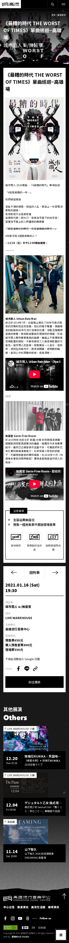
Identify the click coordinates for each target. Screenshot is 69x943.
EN (33, 927)
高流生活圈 (38, 907)
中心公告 (9, 907)
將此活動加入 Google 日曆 (24, 659)
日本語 (42, 927)
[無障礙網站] (10, 927)
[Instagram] (13, 918)
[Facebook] (5, 918)
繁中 (25, 927)
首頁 (53, 14)
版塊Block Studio (20, 936)
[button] (61, 935)
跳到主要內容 (34, 11)
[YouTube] (20, 918)
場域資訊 (53, 907)
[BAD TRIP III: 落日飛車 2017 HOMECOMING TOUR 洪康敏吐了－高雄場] (55, 572)
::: (1, 898)
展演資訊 (61, 14)
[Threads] (27, 918)
